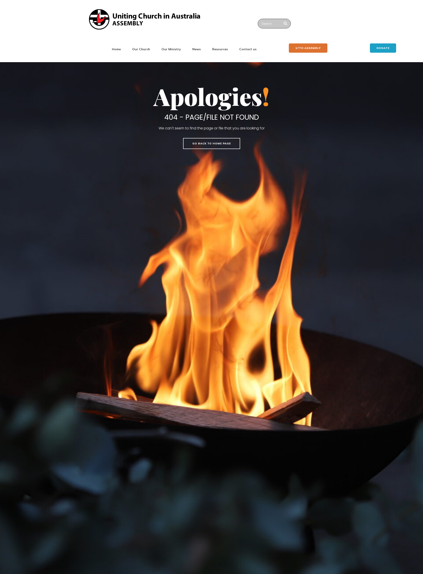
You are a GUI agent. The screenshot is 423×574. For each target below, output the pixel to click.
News (196, 49)
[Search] (286, 23)
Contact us (247, 49)
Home (116, 49)
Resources (220, 49)
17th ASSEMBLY (308, 48)
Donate (383, 48)
